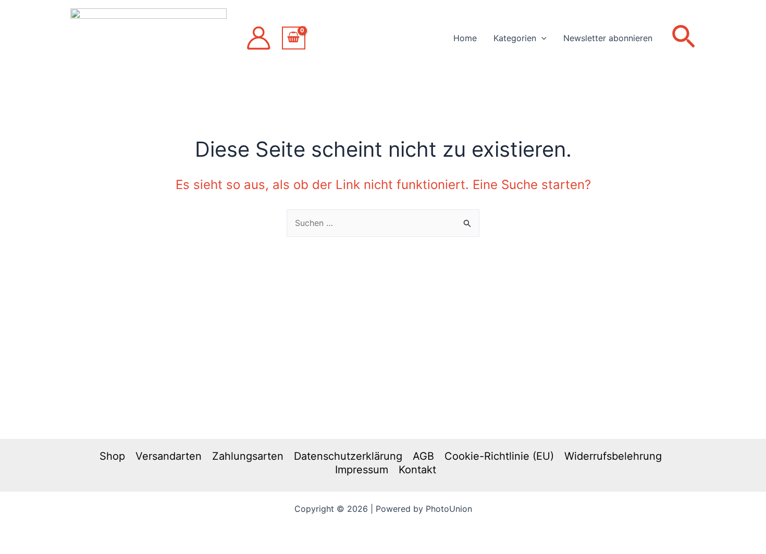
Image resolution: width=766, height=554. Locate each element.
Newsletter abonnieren (607, 38)
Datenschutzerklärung (348, 456)
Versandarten (168, 456)
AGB (423, 456)
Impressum (361, 469)
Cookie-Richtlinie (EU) (499, 456)
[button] (541, 38)
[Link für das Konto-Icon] (258, 38)
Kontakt (417, 469)
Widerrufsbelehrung (613, 456)
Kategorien (514, 38)
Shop (112, 456)
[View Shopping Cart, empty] (293, 38)
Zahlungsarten (247, 456)
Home (465, 38)
